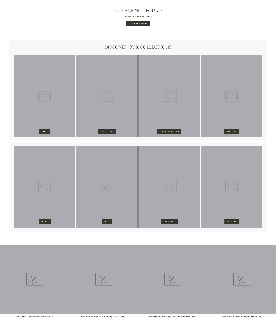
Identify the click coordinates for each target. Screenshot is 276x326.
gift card (231, 222)
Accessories (169, 222)
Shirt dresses (106, 131)
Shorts (44, 222)
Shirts (45, 131)
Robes (107, 222)
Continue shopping (138, 23)
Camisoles (231, 131)
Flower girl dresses (169, 131)
